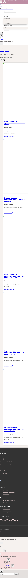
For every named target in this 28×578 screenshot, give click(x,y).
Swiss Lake (8, 23)
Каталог (5, 560)
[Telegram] (3, 2)
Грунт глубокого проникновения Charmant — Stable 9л (14, 199)
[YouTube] (1, 2)
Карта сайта (5, 502)
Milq (6, 21)
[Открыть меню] (1, 43)
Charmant (7, 18)
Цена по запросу (8, 136)
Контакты (6, 30)
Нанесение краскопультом (8, 492)
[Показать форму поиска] (1, 33)
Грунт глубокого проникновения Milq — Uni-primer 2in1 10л (14, 429)
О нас (5, 14)
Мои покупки (8, 27)
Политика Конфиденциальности (6, 531)
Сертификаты (6, 494)
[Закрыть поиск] (1, 571)
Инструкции (5, 490)
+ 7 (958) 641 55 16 (8, 462)
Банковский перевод (7, 513)
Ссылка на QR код (6, 509)
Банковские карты (7, 511)
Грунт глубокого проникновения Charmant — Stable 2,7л (14, 123)
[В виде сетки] (1, 60)
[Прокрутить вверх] (1, 550)
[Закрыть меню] (0, 554)
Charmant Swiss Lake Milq (10, 12)
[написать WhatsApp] (5, 2)
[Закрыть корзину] (1, 543)
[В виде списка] (4, 60)
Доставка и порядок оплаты (9, 500)
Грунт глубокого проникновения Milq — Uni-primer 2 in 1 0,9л (14, 276)
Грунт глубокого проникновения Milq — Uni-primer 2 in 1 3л (14, 352)
